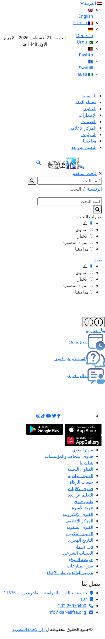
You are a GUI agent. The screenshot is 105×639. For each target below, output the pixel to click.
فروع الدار (84, 546)
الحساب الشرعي (78, 553)
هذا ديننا (82, 249)
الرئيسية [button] (94, 189)
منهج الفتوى (82, 450)
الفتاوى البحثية (80, 469)
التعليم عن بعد (80, 495)
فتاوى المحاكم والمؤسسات (69, 456)
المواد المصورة (75, 242)
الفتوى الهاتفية (80, 476)
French (80, 23)
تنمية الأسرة (82, 508)
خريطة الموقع (80, 559)
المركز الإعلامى (79, 521)
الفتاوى (82, 230)
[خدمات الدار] (93, 322)
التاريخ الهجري (80, 540)
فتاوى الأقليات (80, 488)
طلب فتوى (83, 501)
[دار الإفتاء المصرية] (66, 161)
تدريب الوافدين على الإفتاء (70, 572)
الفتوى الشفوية (79, 527)
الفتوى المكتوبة (79, 534)
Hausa (81, 74)
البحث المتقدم (84, 173)
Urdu (82, 42)
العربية (90, 3)
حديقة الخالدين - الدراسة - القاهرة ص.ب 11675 (45, 593)
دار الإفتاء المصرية (28, 629)
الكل (84, 223)
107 (83, 599)
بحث (98, 260)
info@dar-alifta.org (66, 612)
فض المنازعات (80, 566)
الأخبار (83, 236)
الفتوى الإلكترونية (77, 514)
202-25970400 (72, 606)
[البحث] (38, 163)
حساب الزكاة (81, 482)
